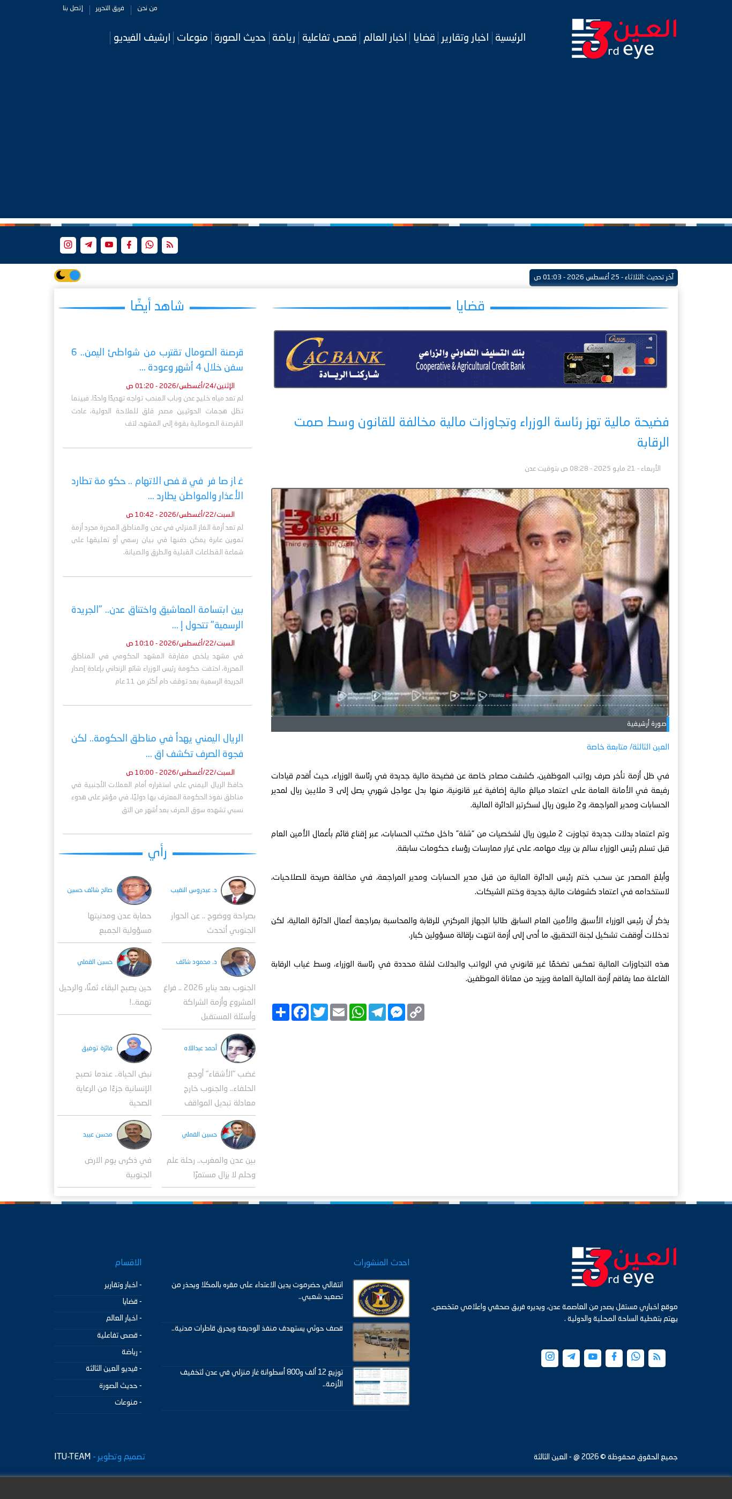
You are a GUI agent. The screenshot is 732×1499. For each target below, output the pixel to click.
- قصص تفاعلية (119, 1335)
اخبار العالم (385, 38)
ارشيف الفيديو (142, 38)
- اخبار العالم (124, 1318)
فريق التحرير (110, 8)
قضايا (424, 38)
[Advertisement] (366, 143)
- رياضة (132, 1352)
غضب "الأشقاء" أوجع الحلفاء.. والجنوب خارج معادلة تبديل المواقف (220, 1089)
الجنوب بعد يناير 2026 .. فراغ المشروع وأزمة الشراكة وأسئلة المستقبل (209, 1002)
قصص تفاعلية (329, 38)
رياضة (283, 38)
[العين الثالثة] (624, 38)
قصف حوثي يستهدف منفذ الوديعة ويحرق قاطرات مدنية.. (257, 1328)
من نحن (147, 8)
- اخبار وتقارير (123, 1285)
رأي (157, 852)
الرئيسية (510, 38)
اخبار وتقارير (465, 38)
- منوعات (128, 1402)
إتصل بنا (73, 8)
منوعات (192, 38)
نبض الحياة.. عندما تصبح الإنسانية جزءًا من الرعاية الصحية (114, 1089)
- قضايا (132, 1301)
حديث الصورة (240, 38)
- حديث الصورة (120, 1386)
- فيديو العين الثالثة (114, 1368)
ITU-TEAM (72, 1457)
